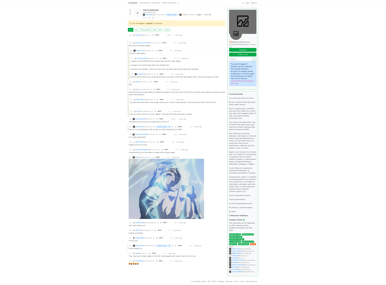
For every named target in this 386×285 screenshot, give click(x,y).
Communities (145, 3)
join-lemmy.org (251, 281)
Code (242, 281)
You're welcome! (151, 10)
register (149, 23)
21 (145, 18)
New (154, 30)
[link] (149, 18)
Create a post (243, 55)
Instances (229, 281)
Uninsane (132, 3)
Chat (167, 30)
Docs (236, 281)
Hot (130, 30)
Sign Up (254, 3)
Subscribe (243, 50)
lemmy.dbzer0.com (149, 12)
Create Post (155, 3)
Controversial (145, 30)
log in (142, 23)
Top (135, 30)
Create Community (169, 3)
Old (160, 30)
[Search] (242, 3)
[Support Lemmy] (178, 3)
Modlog (253, 244)
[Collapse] (130, 35)
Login (247, 3)
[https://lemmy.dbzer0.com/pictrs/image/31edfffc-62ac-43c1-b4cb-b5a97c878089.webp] (138, 13)
